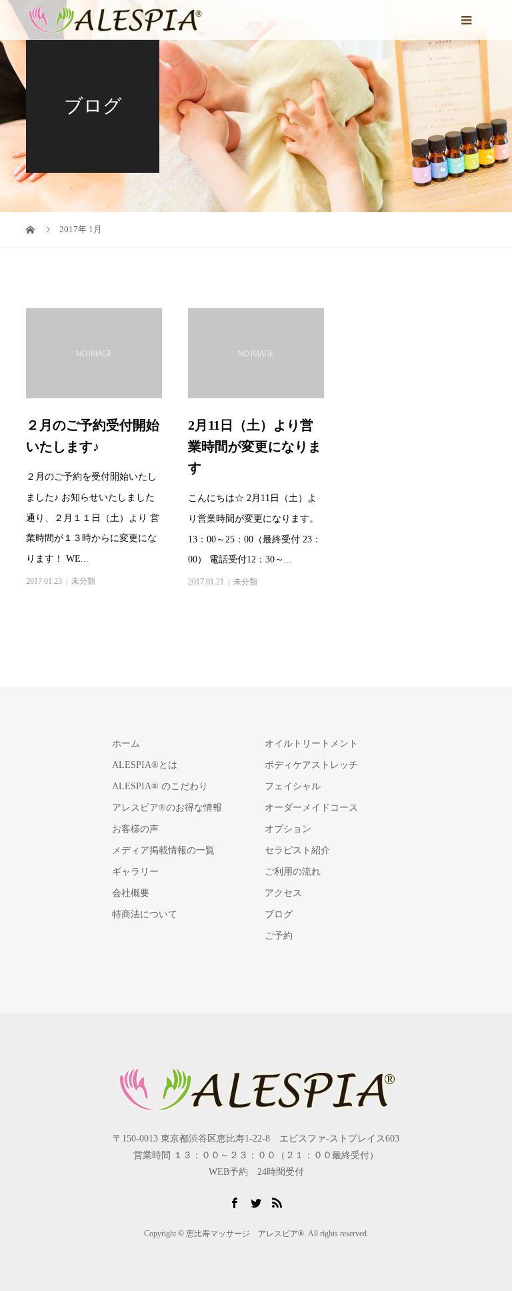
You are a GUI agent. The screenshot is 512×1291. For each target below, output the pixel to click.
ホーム (126, 744)
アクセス (283, 893)
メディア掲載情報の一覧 (163, 850)
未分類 (83, 581)
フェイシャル (293, 786)
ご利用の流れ (293, 872)
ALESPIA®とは (144, 765)
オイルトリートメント (311, 744)
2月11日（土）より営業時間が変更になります (254, 446)
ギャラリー (135, 872)
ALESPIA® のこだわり (160, 786)
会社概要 (130, 893)
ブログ (279, 914)
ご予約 (279, 936)
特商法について (144, 914)
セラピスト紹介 (297, 850)
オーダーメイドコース (311, 808)
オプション (288, 829)
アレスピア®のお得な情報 (167, 808)
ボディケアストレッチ (311, 765)
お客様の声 (135, 829)
